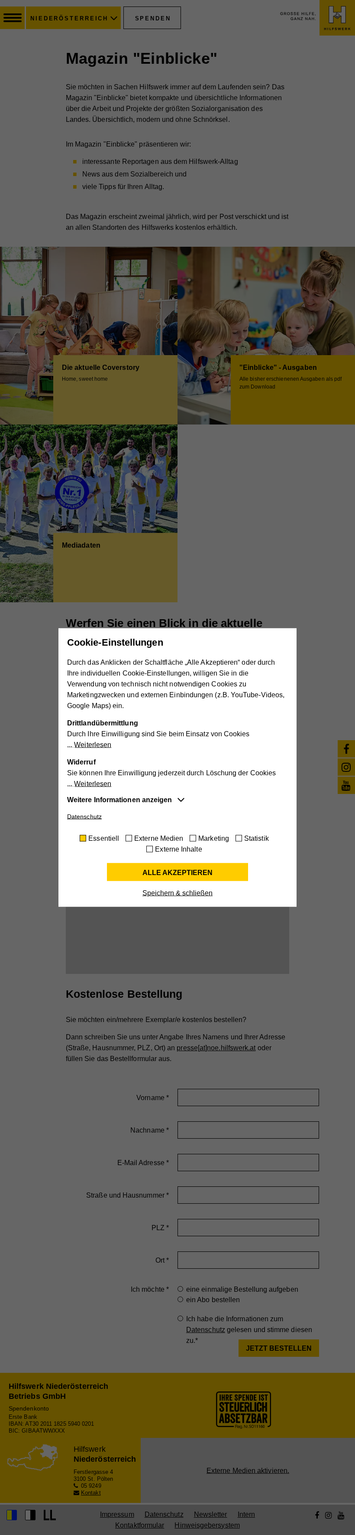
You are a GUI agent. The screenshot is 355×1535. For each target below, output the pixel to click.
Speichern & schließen (177, 893)
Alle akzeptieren (177, 872)
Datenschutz (84, 816)
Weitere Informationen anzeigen (119, 799)
